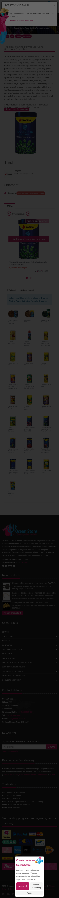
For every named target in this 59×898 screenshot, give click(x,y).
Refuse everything (36, 886)
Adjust (29, 893)
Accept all (22, 886)
